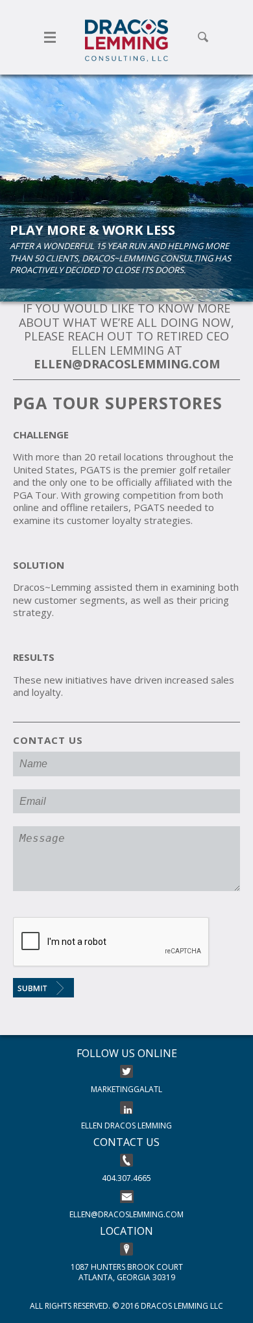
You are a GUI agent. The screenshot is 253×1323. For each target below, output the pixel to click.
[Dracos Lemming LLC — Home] (126, 40)
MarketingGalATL (126, 1089)
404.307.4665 (126, 1178)
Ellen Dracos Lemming (126, 1125)
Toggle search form (203, 37)
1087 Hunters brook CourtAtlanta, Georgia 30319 (127, 1271)
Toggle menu (50, 37)
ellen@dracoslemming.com (126, 1214)
